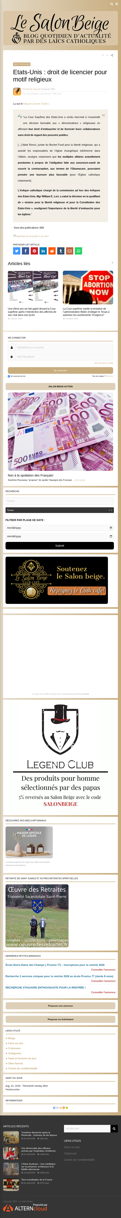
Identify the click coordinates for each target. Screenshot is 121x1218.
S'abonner (70, 1153)
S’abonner (14, 1048)
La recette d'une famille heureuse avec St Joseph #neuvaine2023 (56, 694)
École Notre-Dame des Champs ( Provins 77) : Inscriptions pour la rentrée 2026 (55, 964)
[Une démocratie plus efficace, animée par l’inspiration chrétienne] (11, 1158)
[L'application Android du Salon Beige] (67, 1108)
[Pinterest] (34, 251)
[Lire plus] (80, 480)
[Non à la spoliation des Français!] (60, 470)
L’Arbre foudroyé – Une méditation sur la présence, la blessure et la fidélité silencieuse (38, 1166)
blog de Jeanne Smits (35, 103)
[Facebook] (25, 251)
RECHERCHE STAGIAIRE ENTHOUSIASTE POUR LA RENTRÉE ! (46, 987)
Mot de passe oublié (104, 363)
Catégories (14, 1053)
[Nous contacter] (57, 1108)
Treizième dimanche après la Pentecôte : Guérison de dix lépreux (39, 1133)
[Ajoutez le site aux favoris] (60, 1108)
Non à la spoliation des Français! (30, 475)
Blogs (11, 1038)
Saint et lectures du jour (22, 1058)
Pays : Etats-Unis (21, 64)
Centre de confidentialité (22, 1068)
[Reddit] (52, 251)
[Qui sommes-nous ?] (54, 1108)
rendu (70, 117)
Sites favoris (15, 1063)
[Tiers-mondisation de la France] (11, 1190)
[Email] (69, 251)
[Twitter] (16, 251)
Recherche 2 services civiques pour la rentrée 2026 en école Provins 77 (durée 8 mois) (59, 976)
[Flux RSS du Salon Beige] (63, 1108)
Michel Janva (32, 89)
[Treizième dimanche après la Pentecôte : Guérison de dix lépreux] (11, 1142)
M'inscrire (109, 376)
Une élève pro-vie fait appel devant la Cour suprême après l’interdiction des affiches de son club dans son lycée (32, 311)
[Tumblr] (60, 251)
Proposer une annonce (60, 1006)
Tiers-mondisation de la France (36, 1179)
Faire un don (15, 1043)
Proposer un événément (60, 1019)
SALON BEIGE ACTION (61, 386)
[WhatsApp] (78, 251)
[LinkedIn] (43, 251)
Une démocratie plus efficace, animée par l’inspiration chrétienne (38, 1149)
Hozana (86, 694)
